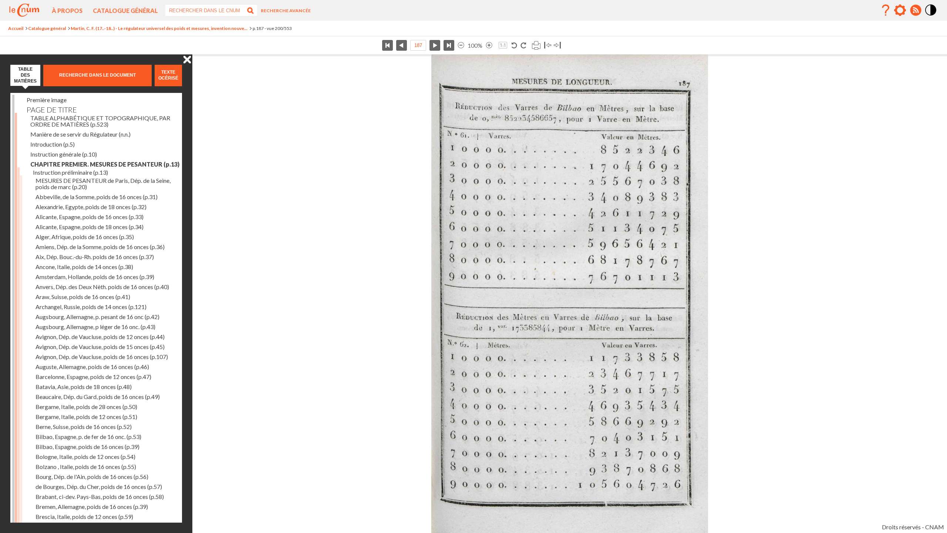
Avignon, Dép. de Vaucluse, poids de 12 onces (100, 336)
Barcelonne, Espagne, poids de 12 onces (93, 376)
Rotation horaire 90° (523, 45)
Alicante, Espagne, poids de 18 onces (90, 226)
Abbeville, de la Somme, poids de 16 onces (97, 196)
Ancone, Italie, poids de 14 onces (84, 266)
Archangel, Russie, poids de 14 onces (91, 306)
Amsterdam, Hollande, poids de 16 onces (95, 276)
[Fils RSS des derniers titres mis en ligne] (915, 10)
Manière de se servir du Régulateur (80, 134)
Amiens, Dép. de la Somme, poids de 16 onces (100, 246)
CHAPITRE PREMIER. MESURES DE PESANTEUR (104, 164)
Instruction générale (63, 154)
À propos (67, 10)
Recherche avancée (286, 10)
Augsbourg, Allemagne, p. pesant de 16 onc (97, 316)
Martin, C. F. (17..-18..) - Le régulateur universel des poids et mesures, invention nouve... (159, 28)
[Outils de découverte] (900, 10)
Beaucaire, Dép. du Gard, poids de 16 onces (98, 396)
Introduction (52, 144)
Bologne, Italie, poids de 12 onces (85, 456)
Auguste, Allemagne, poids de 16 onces (92, 366)
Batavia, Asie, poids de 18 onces (84, 386)
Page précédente (401, 45)
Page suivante (434, 45)
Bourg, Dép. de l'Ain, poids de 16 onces (92, 476)
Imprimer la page (536, 45)
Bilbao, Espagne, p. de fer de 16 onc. (88, 436)
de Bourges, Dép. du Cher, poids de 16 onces (99, 486)
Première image (47, 99)
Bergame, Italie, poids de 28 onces (86, 406)
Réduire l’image (461, 45)
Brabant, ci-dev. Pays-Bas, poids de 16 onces (100, 496)
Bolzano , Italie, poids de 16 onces (86, 466)
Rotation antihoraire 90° (514, 45)
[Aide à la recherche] (885, 10)
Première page (387, 45)
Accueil (15, 28)
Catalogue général (125, 10)
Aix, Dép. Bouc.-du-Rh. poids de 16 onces (95, 256)
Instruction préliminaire (70, 172)
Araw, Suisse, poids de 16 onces (83, 296)
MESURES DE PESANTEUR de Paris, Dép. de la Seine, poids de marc (103, 183)
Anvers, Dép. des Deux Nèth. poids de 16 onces (102, 286)
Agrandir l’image (489, 45)
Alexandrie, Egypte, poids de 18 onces (91, 206)
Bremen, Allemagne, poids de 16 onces (92, 506)
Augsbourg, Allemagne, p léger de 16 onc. (95, 326)
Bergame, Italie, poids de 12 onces (86, 416)
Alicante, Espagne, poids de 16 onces (90, 216)
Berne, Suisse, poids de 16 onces (84, 426)
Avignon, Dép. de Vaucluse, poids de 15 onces (100, 346)
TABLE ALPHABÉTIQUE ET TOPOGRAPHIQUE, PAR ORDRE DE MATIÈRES (100, 121)
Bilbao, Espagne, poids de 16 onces (87, 446)
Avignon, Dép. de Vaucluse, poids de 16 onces (102, 356)
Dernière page (449, 45)
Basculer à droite (557, 45)
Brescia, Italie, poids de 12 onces (84, 516)
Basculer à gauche (547, 45)
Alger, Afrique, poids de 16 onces (85, 236)
